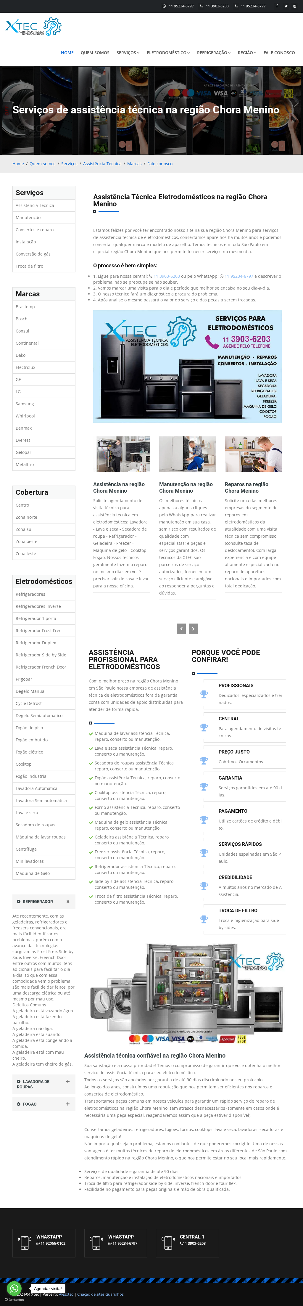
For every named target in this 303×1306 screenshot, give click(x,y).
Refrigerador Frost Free (39, 630)
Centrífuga (26, 849)
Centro (22, 505)
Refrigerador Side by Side (41, 655)
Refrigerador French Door (41, 667)
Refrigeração (212, 52)
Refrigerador (37, 901)
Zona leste (26, 553)
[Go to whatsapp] (14, 1288)
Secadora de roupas (35, 825)
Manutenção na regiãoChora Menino (186, 487)
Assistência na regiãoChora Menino (119, 487)
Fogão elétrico (29, 752)
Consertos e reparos (36, 229)
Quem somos (95, 52)
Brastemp (25, 306)
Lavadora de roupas (33, 1084)
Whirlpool (25, 416)
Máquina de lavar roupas (41, 837)
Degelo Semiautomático (39, 715)
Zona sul (24, 529)
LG (18, 391)
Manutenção (28, 217)
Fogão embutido (32, 740)
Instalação (26, 242)
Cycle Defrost (29, 703)
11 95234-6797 (181, 6)
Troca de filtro (29, 266)
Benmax (24, 428)
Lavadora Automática (36, 788)
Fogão (29, 1104)
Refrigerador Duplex (36, 642)
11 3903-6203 (217, 6)
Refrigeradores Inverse (38, 606)
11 (53, 1243)
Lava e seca (27, 812)
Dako (20, 355)
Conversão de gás (33, 254)
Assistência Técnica (102, 163)
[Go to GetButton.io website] (14, 1300)
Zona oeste (26, 541)
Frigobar (24, 679)
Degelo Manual (31, 691)
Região (245, 52)
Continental (27, 343)
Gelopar (23, 452)
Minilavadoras (30, 861)
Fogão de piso (29, 727)
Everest (23, 440)
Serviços (126, 52)
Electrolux (25, 367)
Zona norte (26, 517)
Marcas (134, 163)
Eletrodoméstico (166, 52)
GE (18, 379)
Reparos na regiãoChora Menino (246, 487)
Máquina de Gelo (33, 873)
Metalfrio (25, 464)
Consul (22, 331)
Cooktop (24, 764)
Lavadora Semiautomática (41, 800)
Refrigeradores (30, 594)
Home (67, 52)
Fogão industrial (32, 776)
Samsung (25, 404)
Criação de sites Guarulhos (100, 1294)
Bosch (22, 319)
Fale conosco (279, 52)
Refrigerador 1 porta (36, 618)
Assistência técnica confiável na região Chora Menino (154, 1055)
